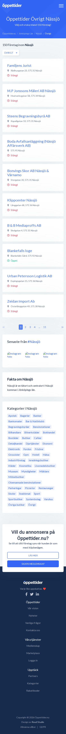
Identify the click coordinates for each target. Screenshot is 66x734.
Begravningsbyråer (18, 426)
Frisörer (39, 449)
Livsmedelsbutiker (45, 465)
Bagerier (25, 415)
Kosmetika (25, 465)
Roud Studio (38, 722)
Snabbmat (24, 493)
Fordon (27, 449)
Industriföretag (16, 460)
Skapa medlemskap (33, 563)
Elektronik (14, 449)
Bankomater (15, 421)
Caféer (37, 437)
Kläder (12, 465)
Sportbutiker (15, 499)
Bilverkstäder (31, 432)
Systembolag (33, 499)
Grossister (14, 454)
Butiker (26, 437)
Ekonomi (47, 443)
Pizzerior (30, 487)
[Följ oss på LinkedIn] (37, 594)
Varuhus (48, 499)
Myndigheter (28, 471)
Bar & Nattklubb (35, 421)
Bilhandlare (14, 432)
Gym (26, 454)
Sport (37, 493)
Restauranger (46, 487)
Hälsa (46, 454)
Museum (13, 471)
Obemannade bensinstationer (24, 482)
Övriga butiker (16, 504)
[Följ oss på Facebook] (26, 594)
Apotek (12, 415)
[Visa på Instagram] (15, 355)
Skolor (12, 493)
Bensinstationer (41, 426)
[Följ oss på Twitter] (31, 594)
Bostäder (13, 437)
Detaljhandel (15, 443)
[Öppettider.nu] (12, 5)
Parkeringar (14, 487)
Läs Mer (33, 555)
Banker (37, 415)
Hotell (35, 454)
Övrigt (32, 504)
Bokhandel (49, 432)
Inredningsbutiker (38, 460)
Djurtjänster (32, 443)
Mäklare (44, 471)
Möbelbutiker (16, 476)
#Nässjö (34, 341)
